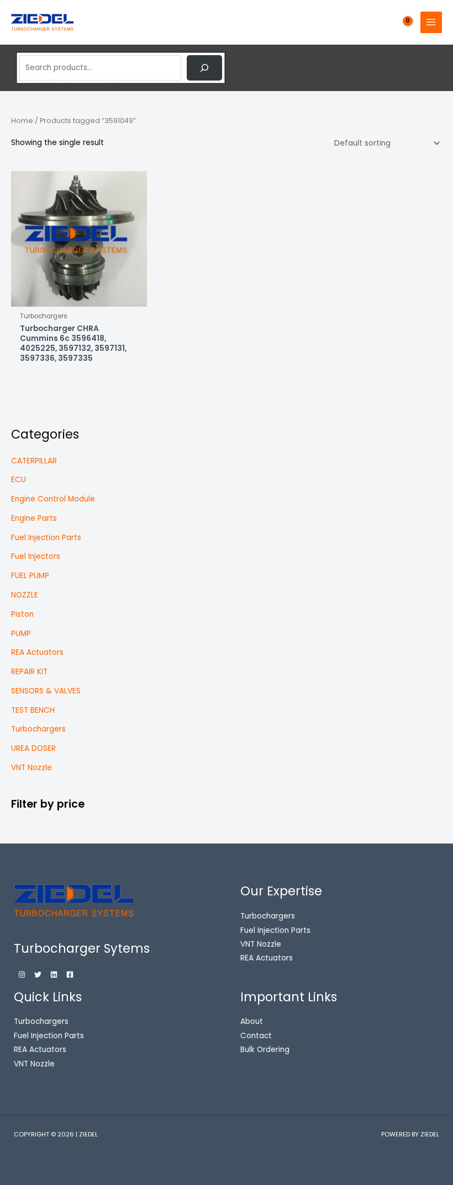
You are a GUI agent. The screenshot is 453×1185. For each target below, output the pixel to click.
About (251, 1021)
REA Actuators (37, 652)
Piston (22, 614)
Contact (256, 1036)
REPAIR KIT (29, 671)
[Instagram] (22, 975)
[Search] (204, 68)
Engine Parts (34, 518)
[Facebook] (70, 975)
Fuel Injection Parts (46, 537)
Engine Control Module (53, 499)
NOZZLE (24, 595)
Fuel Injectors (35, 556)
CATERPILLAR (34, 461)
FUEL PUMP (30, 575)
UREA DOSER (33, 748)
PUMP (21, 633)
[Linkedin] (54, 975)
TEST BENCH (33, 710)
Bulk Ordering (264, 1049)
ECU (18, 479)
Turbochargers (38, 729)
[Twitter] (38, 975)
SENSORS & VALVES (46, 691)
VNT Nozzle (31, 767)
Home (22, 120)
